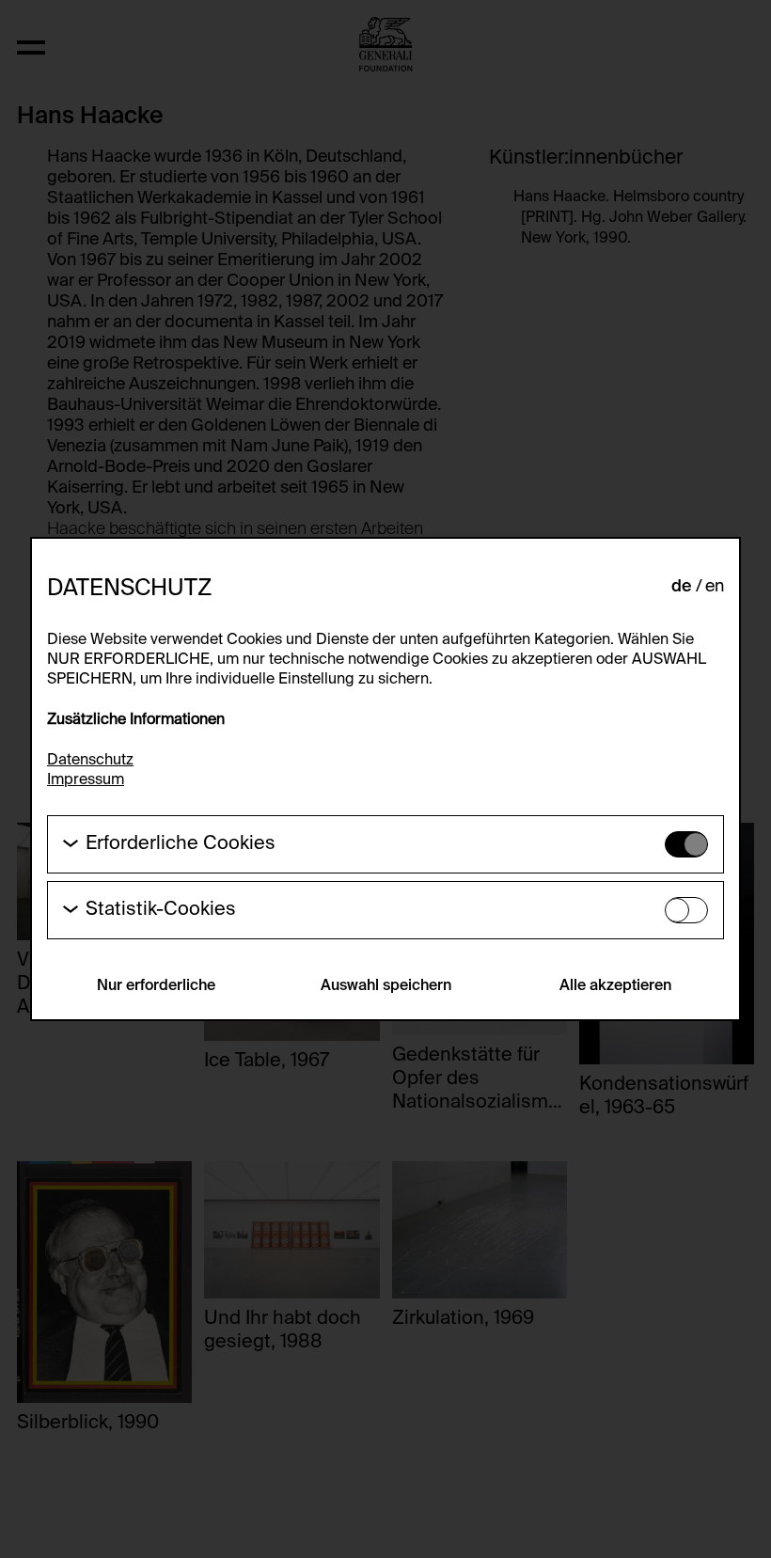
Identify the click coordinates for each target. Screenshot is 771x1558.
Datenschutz (90, 760)
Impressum (85, 780)
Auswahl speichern (386, 986)
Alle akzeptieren (615, 986)
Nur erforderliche (156, 986)
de (681, 586)
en (714, 586)
